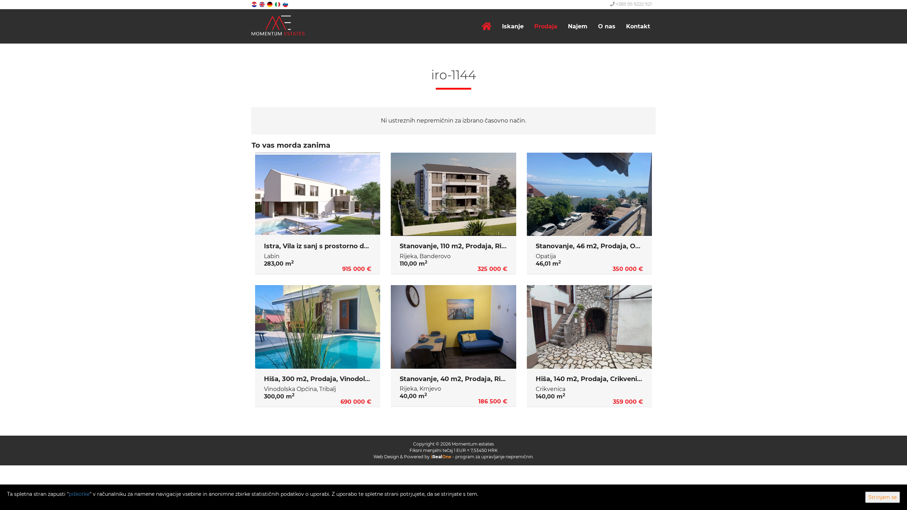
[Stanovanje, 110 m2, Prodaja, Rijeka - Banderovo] (453, 194)
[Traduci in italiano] (278, 4)
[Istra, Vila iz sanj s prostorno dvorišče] (317, 194)
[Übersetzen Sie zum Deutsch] (270, 4)
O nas (606, 26)
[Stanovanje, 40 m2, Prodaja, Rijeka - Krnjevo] (453, 327)
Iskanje (513, 26)
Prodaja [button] (545, 26)
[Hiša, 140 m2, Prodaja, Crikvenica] (589, 327)
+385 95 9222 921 (633, 4)
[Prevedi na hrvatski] (255, 4)
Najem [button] (577, 26)
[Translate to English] (262, 4)
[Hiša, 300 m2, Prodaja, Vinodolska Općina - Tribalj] (317, 327)
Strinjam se (882, 497)
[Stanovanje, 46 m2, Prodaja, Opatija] (589, 194)
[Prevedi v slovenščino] (286, 4)
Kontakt (638, 26)
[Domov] (486, 26)
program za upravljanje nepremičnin (494, 456)
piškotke (79, 494)
